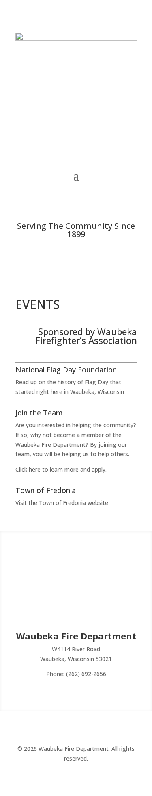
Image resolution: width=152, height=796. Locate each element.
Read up (26, 382)
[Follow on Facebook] (76, 200)
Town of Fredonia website (73, 503)
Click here (28, 469)
